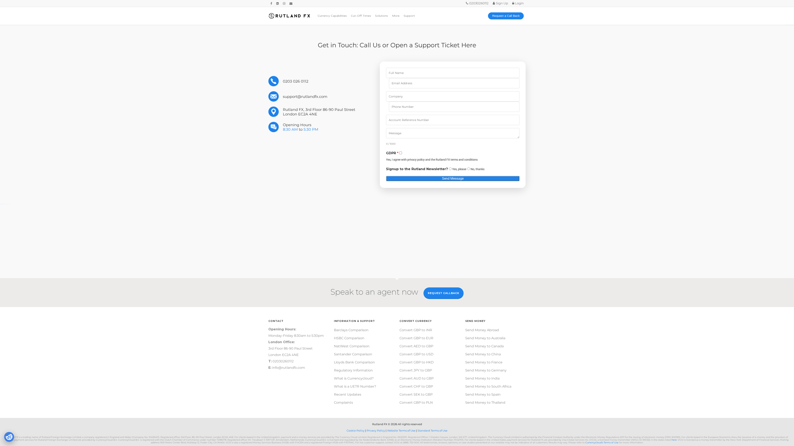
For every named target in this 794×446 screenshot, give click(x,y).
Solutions (381, 16)
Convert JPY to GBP (415, 370)
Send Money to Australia (485, 338)
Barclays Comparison (351, 330)
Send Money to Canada (484, 346)
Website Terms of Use (401, 430)
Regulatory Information (353, 370)
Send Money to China (483, 354)
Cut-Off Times (361, 16)
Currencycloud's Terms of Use (601, 442)
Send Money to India (482, 378)
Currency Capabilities (332, 16)
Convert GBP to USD (416, 354)
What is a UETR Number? (355, 386)
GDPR (392, 153)
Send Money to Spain (483, 394)
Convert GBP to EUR (416, 338)
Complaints (343, 402)
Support (409, 16)
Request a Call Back (506, 16)
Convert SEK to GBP (416, 394)
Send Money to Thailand (485, 402)
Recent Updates (347, 394)
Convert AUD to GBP (416, 378)
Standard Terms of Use (432, 430)
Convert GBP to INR (415, 330)
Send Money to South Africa (488, 386)
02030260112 (478, 3)
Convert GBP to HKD (416, 362)
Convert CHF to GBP (416, 386)
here (674, 439)
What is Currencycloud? (354, 378)
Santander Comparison (353, 354)
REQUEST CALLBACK (443, 293)
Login (519, 3)
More (395, 16)
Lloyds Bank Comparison (354, 362)
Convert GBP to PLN (416, 402)
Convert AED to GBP (416, 346)
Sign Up (501, 3)
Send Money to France (483, 362)
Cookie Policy (356, 430)
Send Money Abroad (482, 330)
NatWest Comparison (351, 346)
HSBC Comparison (349, 338)
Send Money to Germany (486, 370)
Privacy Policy (376, 430)
